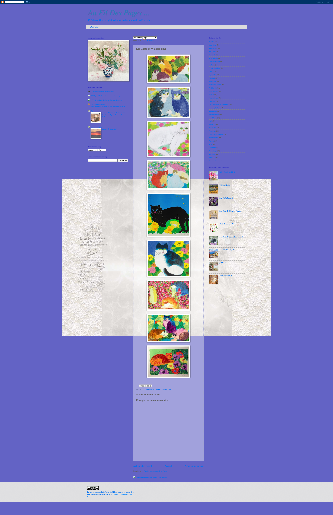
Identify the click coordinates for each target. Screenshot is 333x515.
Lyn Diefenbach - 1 (226, 198)
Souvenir (212, 154)
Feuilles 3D (213, 88)
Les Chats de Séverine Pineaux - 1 (231, 211)
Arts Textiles (213, 58)
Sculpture (212, 147)
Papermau (94, 111)
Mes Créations (214, 114)
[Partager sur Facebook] (148, 385)
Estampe (212, 78)
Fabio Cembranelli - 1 (227, 172)
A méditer (212, 45)
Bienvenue (95, 26)
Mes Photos (213, 118)
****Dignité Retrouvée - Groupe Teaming (105, 96)
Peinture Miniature (216, 134)
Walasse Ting (166, 389)
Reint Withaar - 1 (225, 275)
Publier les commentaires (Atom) (155, 471)
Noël (210, 121)
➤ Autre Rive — (96, 127)
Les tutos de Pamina (98, 104)
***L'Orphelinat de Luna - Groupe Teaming (106, 100)
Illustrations (213, 91)
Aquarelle (212, 48)
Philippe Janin (224, 185)
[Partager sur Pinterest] (150, 385)
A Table (211, 41)
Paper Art (212, 124)
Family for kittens (215, 84)
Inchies (211, 94)
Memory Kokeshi (215, 108)
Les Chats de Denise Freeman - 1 (231, 237)
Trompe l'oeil (214, 161)
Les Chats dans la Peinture (151, 389)
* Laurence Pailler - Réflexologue (102, 91)
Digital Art (212, 75)
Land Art (212, 101)
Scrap (211, 144)
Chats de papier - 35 (226, 224)
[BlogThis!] (143, 385)
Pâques (211, 141)
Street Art (212, 157)
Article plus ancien (194, 466)
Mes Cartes (213, 111)
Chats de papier (214, 61)
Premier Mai (213, 137)
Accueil (168, 466)
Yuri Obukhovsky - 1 (226, 250)
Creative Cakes (214, 68)
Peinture (212, 131)
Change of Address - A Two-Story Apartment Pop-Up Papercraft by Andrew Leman (113, 115)
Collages (212, 65)
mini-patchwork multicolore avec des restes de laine (108, 106)
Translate (150, 40)
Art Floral (212, 51)
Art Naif (212, 55)
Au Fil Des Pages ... (118, 12)
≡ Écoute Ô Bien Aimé (109, 129)
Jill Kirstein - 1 (224, 263)
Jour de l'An (213, 98)
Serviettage (213, 151)
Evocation (212, 81)
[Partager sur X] (145, 385)
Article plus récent (142, 466)
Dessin (211, 71)
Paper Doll (212, 127)
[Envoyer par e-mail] (140, 385)
